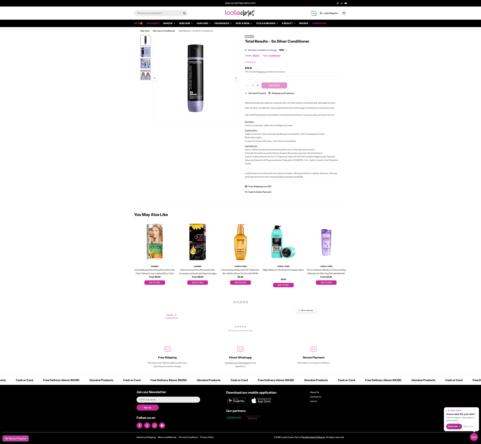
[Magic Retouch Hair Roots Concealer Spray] (283, 242)
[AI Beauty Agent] (314, 13)
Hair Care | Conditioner (164, 31)
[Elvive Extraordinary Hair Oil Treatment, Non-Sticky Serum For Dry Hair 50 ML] (240, 242)
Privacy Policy (207, 437)
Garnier (154, 266)
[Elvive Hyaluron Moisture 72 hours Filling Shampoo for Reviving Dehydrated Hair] (326, 242)
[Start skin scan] (474, 437)
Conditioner (275, 55)
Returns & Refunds (167, 437)
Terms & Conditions (188, 437)
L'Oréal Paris (240, 266)
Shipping (261, 72)
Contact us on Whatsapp (237, 363)
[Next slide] (236, 78)
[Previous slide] (155, 78)
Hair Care (145, 31)
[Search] (184, 13)
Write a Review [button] (307, 310)
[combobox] (161, 13)
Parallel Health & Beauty (313, 437)
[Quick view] (172, 227)
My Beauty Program (15, 438)
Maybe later (468, 426)
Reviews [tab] (170, 315)
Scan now (453, 426)
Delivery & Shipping (146, 437)
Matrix (256, 55)
